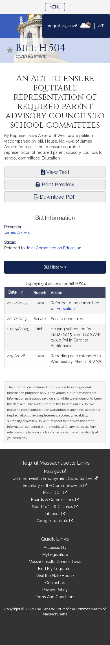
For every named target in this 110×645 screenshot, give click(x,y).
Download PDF (57, 197)
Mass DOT (53, 492)
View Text (57, 172)
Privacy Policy (55, 590)
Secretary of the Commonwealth (53, 485)
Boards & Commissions (53, 499)
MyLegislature (55, 554)
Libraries (53, 513)
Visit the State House (55, 575)
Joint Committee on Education (53, 248)
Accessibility (55, 547)
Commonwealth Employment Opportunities (53, 478)
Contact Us (55, 582)
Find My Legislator (55, 568)
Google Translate (53, 520)
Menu (57, 7)
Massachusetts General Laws (55, 561)
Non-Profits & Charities (53, 506)
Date (13, 292)
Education (66, 308)
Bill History (53, 267)
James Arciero (17, 232)
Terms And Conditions (55, 597)
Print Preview (57, 184)
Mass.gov (53, 471)
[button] (9, 50)
